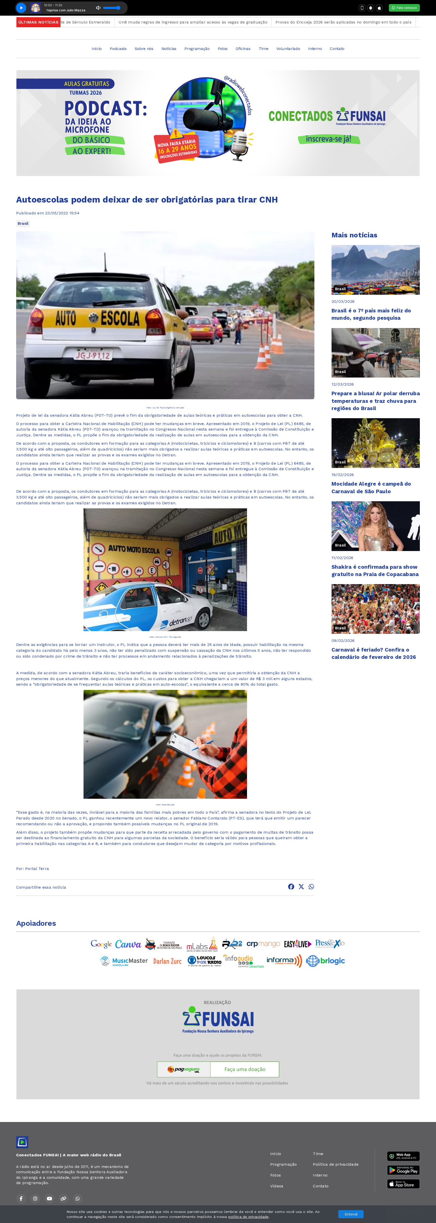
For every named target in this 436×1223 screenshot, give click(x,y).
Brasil (23, 223)
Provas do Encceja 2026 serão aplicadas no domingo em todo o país (296, 22)
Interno (315, 48)
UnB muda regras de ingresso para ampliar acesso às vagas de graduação (145, 22)
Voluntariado (288, 48)
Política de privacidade (336, 1164)
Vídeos (276, 1186)
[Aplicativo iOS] (379, 8)
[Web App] (362, 8)
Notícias (168, 48)
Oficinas (243, 48)
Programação (196, 48)
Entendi (351, 1214)
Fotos (223, 48)
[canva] (128, 943)
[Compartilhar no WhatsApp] (311, 887)
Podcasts (118, 48)
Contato (337, 48)
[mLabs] (202, 943)
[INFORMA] (284, 960)
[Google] (101, 943)
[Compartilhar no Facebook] (291, 887)
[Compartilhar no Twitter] (301, 887)
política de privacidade (248, 1217)
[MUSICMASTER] (124, 960)
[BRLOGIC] (325, 960)
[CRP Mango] (263, 943)
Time (263, 48)
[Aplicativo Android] (370, 8)
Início (97, 48)
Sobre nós (144, 48)
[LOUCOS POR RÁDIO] (204, 960)
